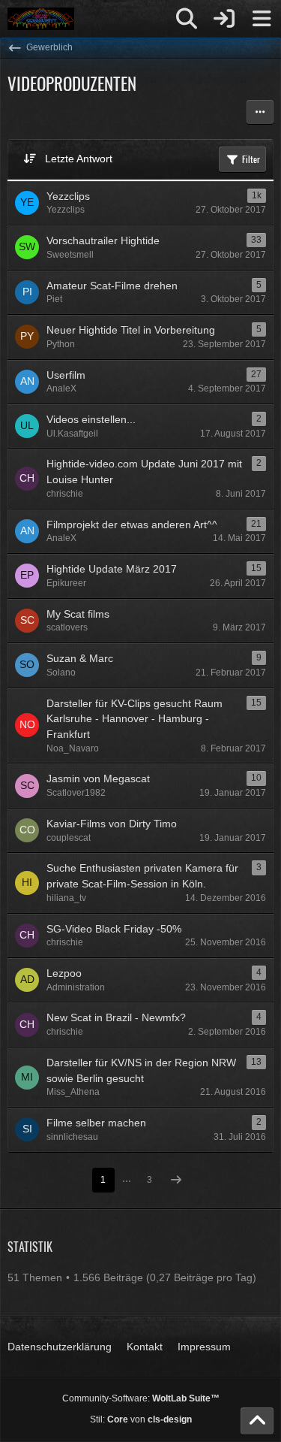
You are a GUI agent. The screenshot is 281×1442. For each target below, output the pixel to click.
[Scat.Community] (40, 19)
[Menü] (262, 19)
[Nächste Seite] (176, 1181)
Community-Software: (141, 1398)
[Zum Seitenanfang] (257, 1420)
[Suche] (187, 19)
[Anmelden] (224, 19)
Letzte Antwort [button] (78, 159)
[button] (260, 112)
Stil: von (141, 1419)
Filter (251, 159)
